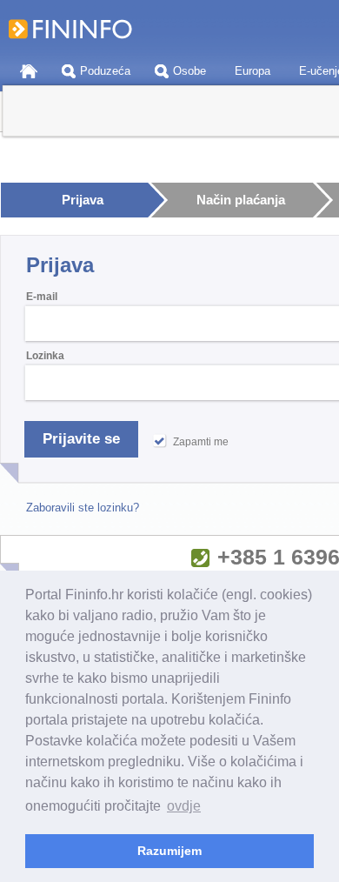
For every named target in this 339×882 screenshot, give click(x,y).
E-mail (41, 297)
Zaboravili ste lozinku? (82, 507)
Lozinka (45, 356)
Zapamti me (201, 442)
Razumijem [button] (169, 851)
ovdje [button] (184, 805)
